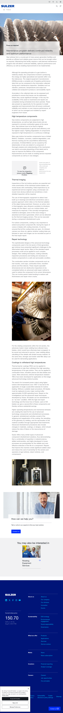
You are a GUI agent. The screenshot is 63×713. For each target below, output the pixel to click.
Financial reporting (46, 664)
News (42, 652)
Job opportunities (46, 678)
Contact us (16, 531)
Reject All (15, 702)
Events (43, 608)
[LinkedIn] (6, 600)
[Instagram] (16, 600)
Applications (45, 638)
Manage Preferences (15, 707)
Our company (45, 599)
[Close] (28, 688)
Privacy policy (5, 695)
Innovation (44, 605)
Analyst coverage (46, 667)
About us (44, 596)
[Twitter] (9, 600)
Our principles (45, 681)
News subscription (47, 655)
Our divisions (45, 602)
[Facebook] (13, 600)
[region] (15, 699)
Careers (43, 675)
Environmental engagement (45, 620)
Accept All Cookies (15, 698)
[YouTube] (20, 600)
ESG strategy (45, 616)
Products (8, 9)
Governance (44, 627)
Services (43, 641)
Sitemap (58, 696)
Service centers (46, 644)
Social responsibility (47, 624)
